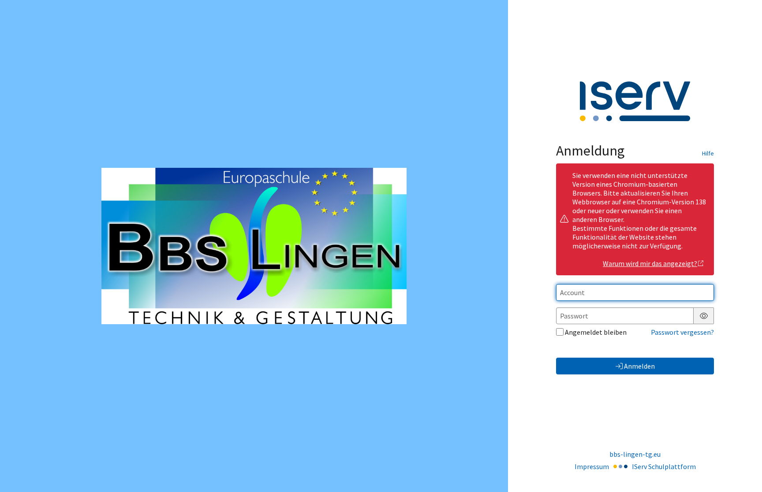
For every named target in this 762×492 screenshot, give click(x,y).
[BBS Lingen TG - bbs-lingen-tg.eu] (253, 246)
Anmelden (639, 366)
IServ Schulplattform (664, 466)
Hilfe (708, 153)
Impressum (592, 466)
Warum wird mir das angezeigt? (650, 263)
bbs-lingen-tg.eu (635, 454)
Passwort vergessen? (682, 332)
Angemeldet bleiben (596, 332)
